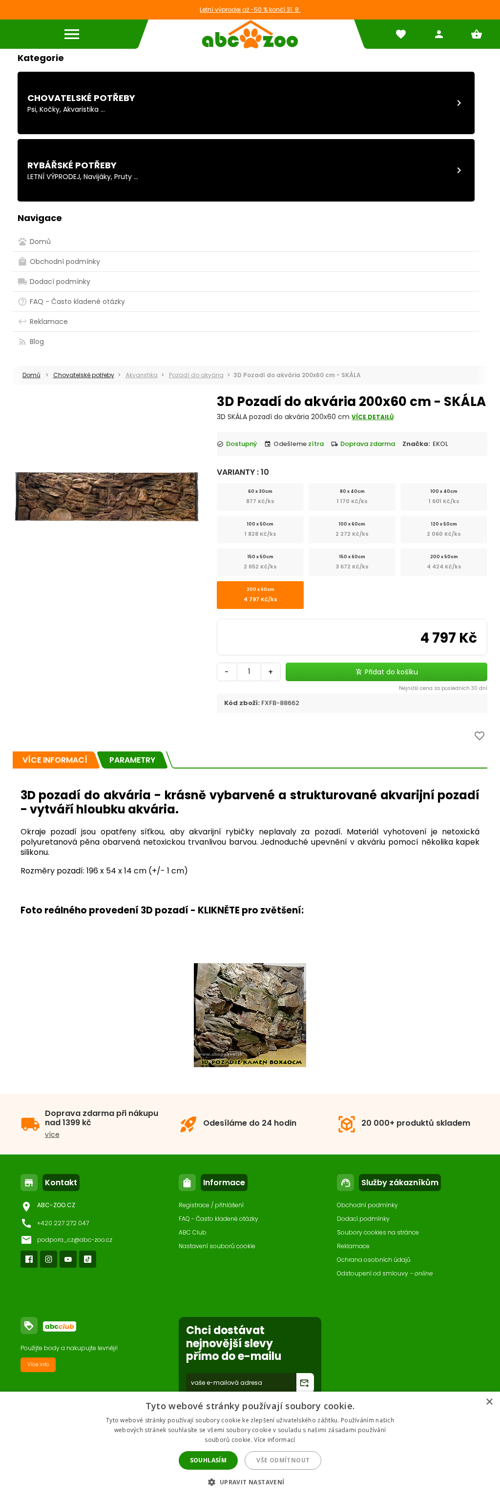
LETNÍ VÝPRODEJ (53, 177)
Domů (31, 375)
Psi (31, 109)
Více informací (274, 1440)
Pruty (123, 177)
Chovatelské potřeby (81, 98)
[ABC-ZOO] (250, 34)
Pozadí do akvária (196, 375)
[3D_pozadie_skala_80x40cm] (250, 1064)
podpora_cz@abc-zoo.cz (74, 1239)
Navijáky (97, 177)
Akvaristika (81, 109)
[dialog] (250, 1445)
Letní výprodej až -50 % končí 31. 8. (250, 9)
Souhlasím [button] (208, 1460)
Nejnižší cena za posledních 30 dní (443, 688)
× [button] (489, 1402)
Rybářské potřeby (72, 165)
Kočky (50, 109)
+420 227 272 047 (63, 1223)
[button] (249, 1481)
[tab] (55, 760)
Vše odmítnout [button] (283, 1460)
